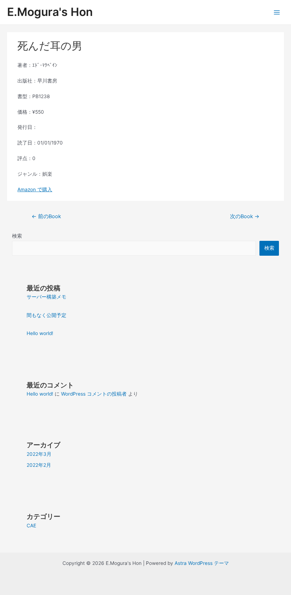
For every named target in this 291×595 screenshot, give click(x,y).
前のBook (46, 216)
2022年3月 (39, 454)
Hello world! (40, 333)
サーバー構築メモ (46, 297)
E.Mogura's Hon (50, 12)
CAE (31, 525)
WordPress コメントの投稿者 (94, 394)
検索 (17, 236)
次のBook (244, 216)
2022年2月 (39, 465)
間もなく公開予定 (46, 315)
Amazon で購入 (34, 189)
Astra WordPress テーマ (202, 563)
